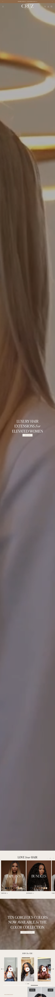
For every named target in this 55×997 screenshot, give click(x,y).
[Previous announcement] (2, 1)
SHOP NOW (27, 435)
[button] (3, 6)
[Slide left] (47, 858)
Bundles (29, 893)
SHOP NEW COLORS (27, 932)
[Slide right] (53, 858)
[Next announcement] (52, 1)
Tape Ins (3, 893)
